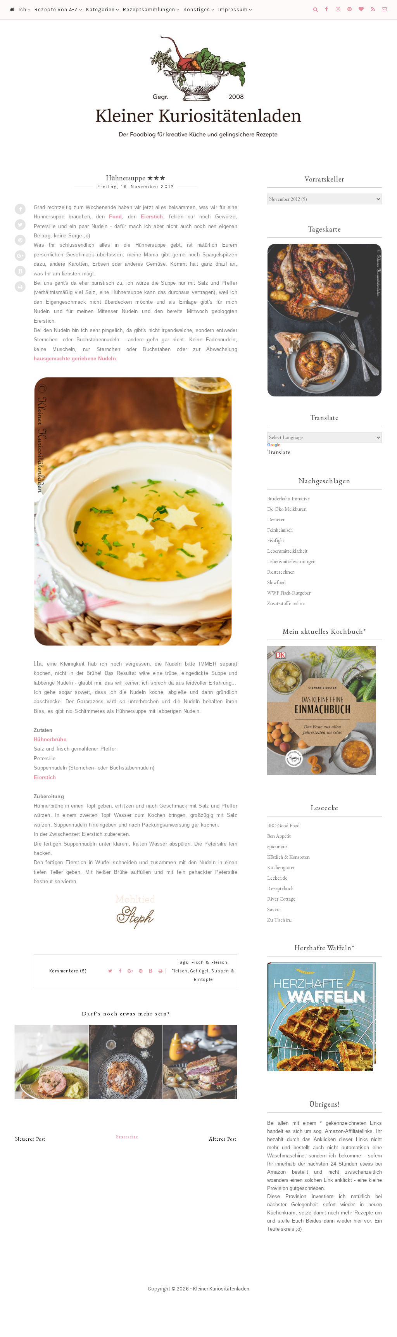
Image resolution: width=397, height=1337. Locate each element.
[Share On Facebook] (20, 209)
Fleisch (179, 971)
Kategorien (100, 9)
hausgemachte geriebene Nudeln (75, 358)
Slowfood (276, 582)
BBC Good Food (283, 825)
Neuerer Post (30, 1139)
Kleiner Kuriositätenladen (221, 1289)
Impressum (233, 9)
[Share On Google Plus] (20, 255)
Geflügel (199, 971)
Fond (115, 217)
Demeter (276, 519)
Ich (22, 9)
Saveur (274, 909)
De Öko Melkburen (287, 509)
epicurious (277, 846)
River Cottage (281, 899)
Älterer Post (222, 1139)
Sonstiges (196, 9)
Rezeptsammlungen (149, 9)
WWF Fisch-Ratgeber (289, 593)
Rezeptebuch (280, 888)
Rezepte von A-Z (56, 9)
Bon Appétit (279, 836)
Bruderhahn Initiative (288, 498)
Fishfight (275, 540)
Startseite (127, 1136)
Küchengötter (281, 867)
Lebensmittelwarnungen (291, 561)
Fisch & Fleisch (210, 962)
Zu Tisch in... (280, 920)
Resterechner (280, 572)
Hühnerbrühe (50, 739)
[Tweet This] (20, 224)
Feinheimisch (280, 530)
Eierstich (152, 217)
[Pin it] (20, 240)
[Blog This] (20, 271)
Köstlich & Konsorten (288, 857)
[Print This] (20, 286)
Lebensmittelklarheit (287, 551)
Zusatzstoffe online (286, 603)
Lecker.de (277, 878)
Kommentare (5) (68, 971)
